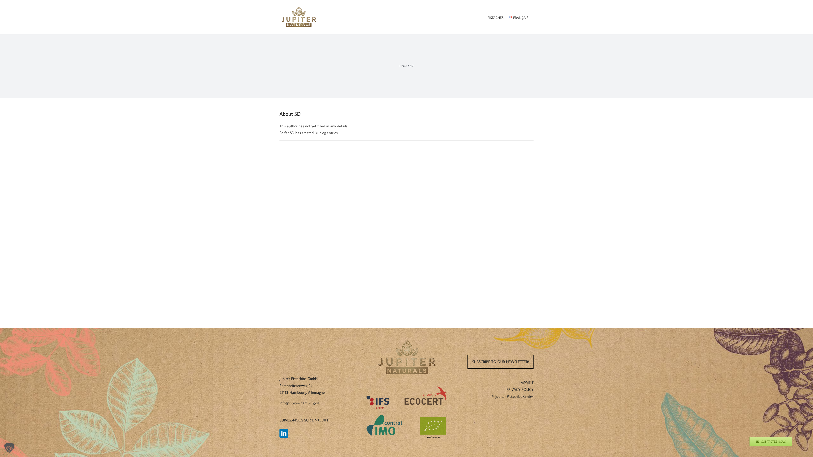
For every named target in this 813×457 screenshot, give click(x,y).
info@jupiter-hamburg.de (299, 403)
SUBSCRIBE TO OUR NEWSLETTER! (500, 361)
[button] (9, 447)
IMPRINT (526, 382)
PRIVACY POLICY (520, 389)
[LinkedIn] (283, 433)
